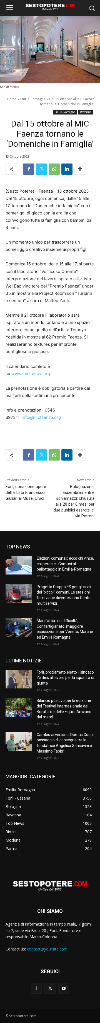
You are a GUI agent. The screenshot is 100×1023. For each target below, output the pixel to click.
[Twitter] (41, 169)
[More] (80, 169)
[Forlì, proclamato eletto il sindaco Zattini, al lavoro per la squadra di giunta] (19, 679)
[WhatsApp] (54, 169)
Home (12, 99)
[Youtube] (63, 988)
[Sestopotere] (50, 7)
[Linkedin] (66, 169)
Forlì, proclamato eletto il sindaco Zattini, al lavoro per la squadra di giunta (65, 677)
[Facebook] (28, 169)
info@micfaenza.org (41, 417)
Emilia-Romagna (33, 99)
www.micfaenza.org (30, 373)
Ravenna (85, 112)
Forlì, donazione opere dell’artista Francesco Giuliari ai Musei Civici (26, 492)
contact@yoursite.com (47, 949)
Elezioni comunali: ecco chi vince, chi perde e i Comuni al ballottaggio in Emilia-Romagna (65, 563)
